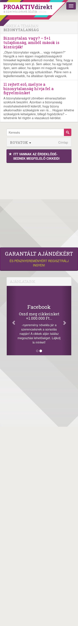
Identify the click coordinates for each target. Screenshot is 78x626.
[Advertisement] (39, 204)
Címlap (63, 142)
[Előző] (11, 320)
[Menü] (71, 6)
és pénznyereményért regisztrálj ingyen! (39, 259)
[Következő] (66, 320)
